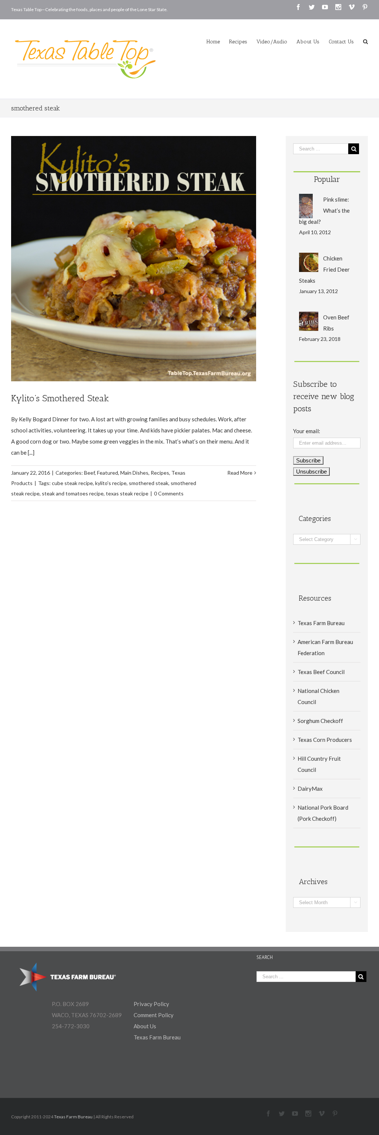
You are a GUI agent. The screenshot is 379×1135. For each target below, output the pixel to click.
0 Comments (169, 493)
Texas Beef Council (321, 671)
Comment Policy (154, 1015)
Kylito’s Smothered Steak (60, 398)
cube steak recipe (72, 483)
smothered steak (148, 483)
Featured (107, 472)
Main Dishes (134, 472)
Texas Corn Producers (325, 739)
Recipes (160, 472)
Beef (89, 472)
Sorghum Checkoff (320, 720)
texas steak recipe (127, 493)
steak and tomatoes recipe (73, 493)
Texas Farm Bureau (321, 623)
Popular (327, 179)
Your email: (306, 431)
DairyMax (310, 788)
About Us (145, 1026)
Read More (239, 472)
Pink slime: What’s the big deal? (324, 210)
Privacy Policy (151, 1003)
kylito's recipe (111, 483)
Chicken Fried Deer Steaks (324, 269)
